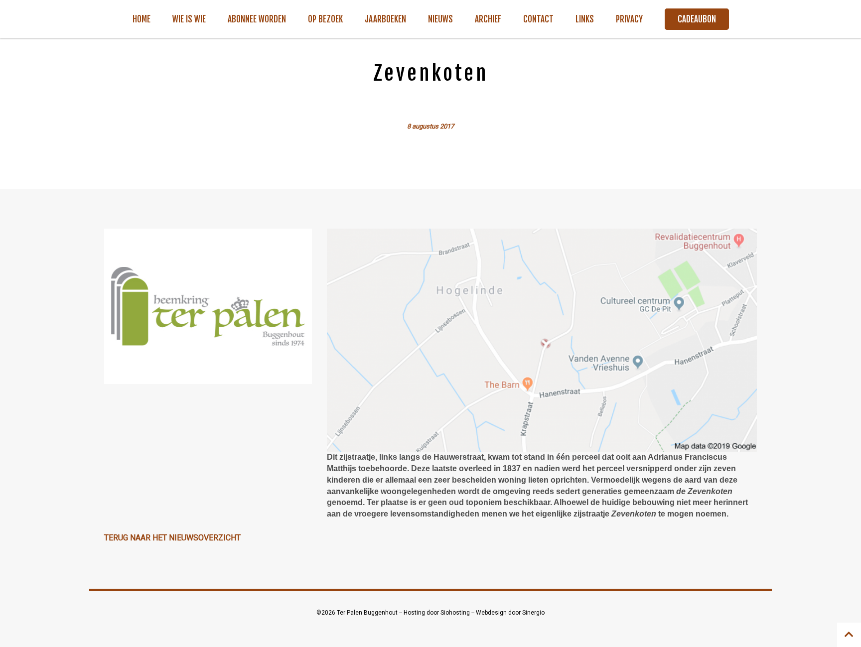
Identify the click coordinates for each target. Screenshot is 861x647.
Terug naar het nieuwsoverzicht (172, 537)
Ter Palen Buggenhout (368, 612)
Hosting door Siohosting (437, 612)
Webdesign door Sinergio (510, 612)
